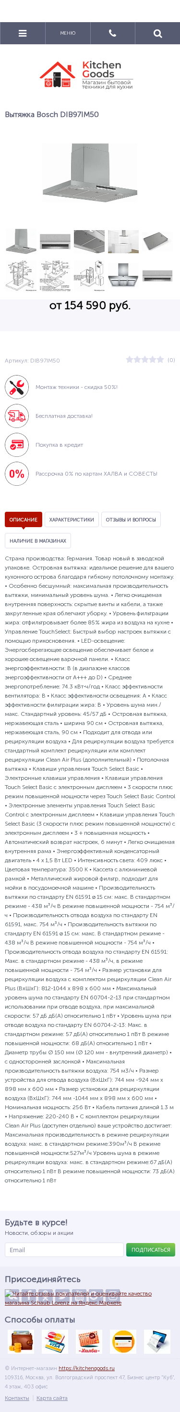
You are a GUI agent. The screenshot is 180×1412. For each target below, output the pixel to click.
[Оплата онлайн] (55, 1342)
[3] (145, 360)
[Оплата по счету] (157, 1342)
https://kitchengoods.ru (87, 1368)
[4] (152, 360)
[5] (160, 360)
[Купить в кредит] (123, 1342)
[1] (129, 360)
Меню (67, 33)
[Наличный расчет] (20, 1342)
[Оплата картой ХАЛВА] (89, 1342)
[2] (137, 360)
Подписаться (151, 1249)
